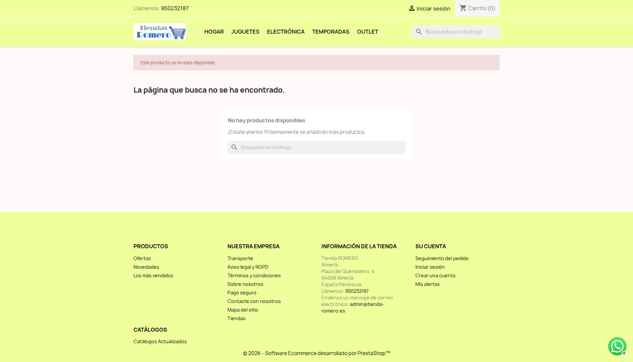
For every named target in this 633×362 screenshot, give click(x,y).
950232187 (175, 8)
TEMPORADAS (330, 31)
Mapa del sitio (242, 310)
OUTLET (367, 31)
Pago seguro (241, 292)
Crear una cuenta (435, 275)
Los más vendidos (153, 275)
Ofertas (142, 258)
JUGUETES (245, 31)
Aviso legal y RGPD (247, 267)
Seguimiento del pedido (442, 258)
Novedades (146, 267)
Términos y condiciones (254, 275)
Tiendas (236, 318)
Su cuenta (430, 246)
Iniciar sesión (430, 267)
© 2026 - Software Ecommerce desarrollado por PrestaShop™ (316, 353)
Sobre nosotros (245, 284)
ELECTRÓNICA (286, 31)
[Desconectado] (616, 345)
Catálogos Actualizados (160, 341)
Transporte (240, 258)
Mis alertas (427, 284)
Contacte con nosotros (254, 301)
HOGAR (214, 31)
